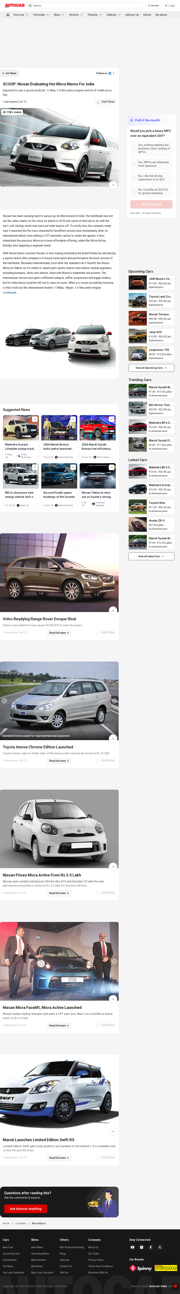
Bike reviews (38, 1260)
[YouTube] (132, 1247)
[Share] (113, 185)
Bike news (37, 1266)
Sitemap (64, 1260)
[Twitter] (160, 1247)
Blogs (63, 1253)
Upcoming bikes (40, 1253)
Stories (147, 14)
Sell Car (64, 1272)
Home (6, 1223)
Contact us (66, 1266)
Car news (8, 1266)
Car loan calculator (13, 1272)
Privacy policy (95, 1260)
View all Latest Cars (149, 556)
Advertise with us (98, 1272)
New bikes (37, 1247)
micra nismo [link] (39, 1223)
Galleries (111, 14)
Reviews (74, 14)
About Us (93, 1247)
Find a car (19, 14)
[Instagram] (142, 1247)
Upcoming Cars (11, 1253)
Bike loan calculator (42, 1272)
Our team (93, 1253)
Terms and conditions (100, 1266)
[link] (138, 282)
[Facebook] (151, 1247)
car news (20, 1223)
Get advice (161, 14)
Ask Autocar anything (72, 1247)
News (57, 14)
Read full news (57, 632)
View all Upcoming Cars (149, 367)
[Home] (8, 14)
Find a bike (39, 14)
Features (93, 14)
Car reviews (10, 1260)
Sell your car (132, 14)
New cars (8, 1247)
